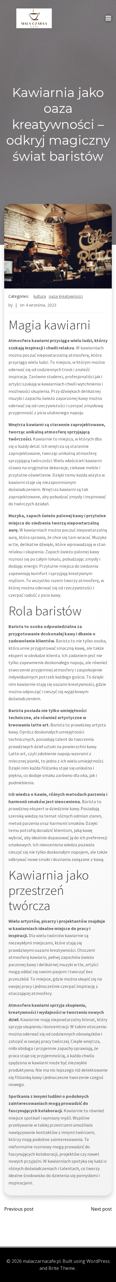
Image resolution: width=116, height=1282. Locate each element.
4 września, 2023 (41, 305)
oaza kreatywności (66, 296)
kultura (40, 296)
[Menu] (108, 18)
